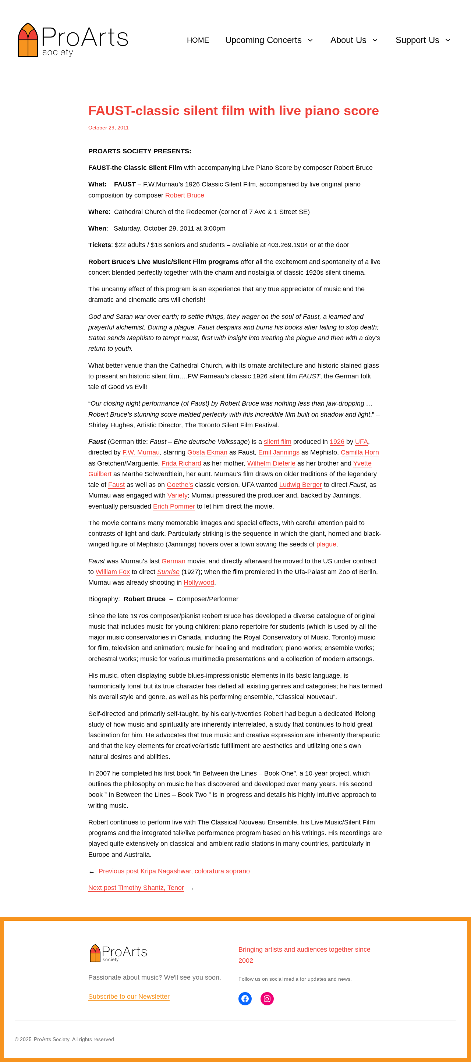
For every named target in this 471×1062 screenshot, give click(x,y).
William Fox (113, 571)
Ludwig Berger (300, 484)
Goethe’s (180, 484)
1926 (337, 441)
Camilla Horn (360, 452)
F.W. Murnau (141, 452)
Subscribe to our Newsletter (129, 996)
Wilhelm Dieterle (271, 463)
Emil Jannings (279, 452)
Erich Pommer (174, 506)
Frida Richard (181, 463)
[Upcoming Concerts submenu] (310, 40)
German (173, 561)
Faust (116, 484)
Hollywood (199, 582)
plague (326, 544)
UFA (361, 441)
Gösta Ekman (207, 452)
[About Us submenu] (374, 40)
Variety (177, 495)
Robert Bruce (184, 195)
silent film (277, 441)
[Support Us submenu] (447, 40)
